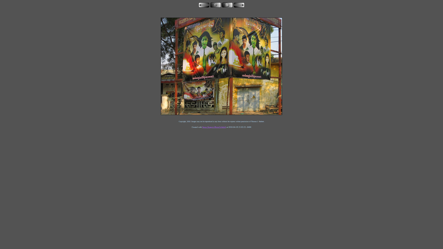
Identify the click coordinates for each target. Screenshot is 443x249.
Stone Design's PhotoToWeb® (214, 127)
